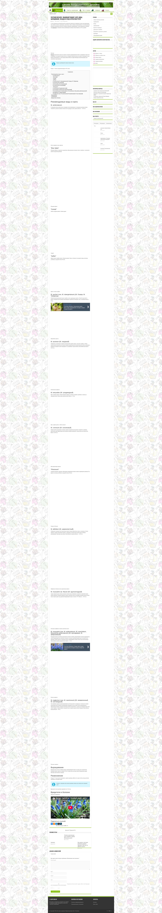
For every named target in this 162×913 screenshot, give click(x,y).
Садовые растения (99, 61)
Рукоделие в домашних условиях (100, 31)
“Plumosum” (55, 86)
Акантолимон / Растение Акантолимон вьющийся (105, 139)
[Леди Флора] (81, 4)
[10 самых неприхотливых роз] (97, 129)
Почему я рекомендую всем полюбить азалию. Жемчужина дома (69, 836)
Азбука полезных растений (99, 19)
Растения (55, 12)
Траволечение (96, 25)
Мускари (52, 54)
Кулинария (96, 33)
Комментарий (53, 860)
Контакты (95, 902)
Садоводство (96, 21)
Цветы (96, 63)
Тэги (95, 125)
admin (53, 21)
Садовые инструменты (99, 59)
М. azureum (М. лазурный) (58, 82)
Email (52, 875)
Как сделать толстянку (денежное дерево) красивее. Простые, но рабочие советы (83, 844)
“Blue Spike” (55, 77)
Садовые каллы (97, 90)
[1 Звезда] (51, 825)
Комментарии (109, 123)
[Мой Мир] (56, 824)
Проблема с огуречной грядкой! (100, 93)
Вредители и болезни (55, 97)
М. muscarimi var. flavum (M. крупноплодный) (62, 89)
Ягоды (95, 23)
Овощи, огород (98, 57)
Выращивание (54, 95)
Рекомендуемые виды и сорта (57, 74)
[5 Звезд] (55, 825)
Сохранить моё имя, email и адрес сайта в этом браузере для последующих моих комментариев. (70, 884)
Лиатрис (95, 97)
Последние (96, 123)
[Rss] (107, 911)
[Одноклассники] (54, 824)
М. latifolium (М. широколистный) (60, 88)
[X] (59, 824)
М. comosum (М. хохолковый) (59, 85)
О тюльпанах (96, 96)
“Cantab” (54, 78)
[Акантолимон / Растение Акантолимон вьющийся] (97, 140)
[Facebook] (108, 911)
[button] (52, 856)
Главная (50, 10)
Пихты (102, 133)
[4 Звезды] (54, 825)
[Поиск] (111, 14)
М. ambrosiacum (56, 75)
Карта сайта (95, 904)
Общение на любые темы (100, 55)
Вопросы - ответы (98, 53)
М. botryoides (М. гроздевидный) (60, 84)
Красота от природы (98, 27)
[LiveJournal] (61, 824)
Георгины (95, 92)
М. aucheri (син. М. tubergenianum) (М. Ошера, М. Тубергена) (65, 81)
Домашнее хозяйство (98, 29)
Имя (52, 871)
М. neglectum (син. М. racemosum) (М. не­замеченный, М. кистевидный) (68, 93)
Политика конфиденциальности (77, 902)
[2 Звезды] (52, 825)
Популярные (102, 123)
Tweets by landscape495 (98, 118)
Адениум (53, 842)
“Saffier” (54, 79)
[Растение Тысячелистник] (97, 150)
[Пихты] (97, 135)
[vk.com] (111, 911)
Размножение (54, 96)
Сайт (51, 879)
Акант (102, 143)
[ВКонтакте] (52, 824)
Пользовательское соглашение (77, 904)
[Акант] (97, 145)
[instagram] (109, 911)
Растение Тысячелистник (105, 148)
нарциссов (54, 27)
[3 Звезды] (53, 825)
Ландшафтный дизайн (98, 35)
